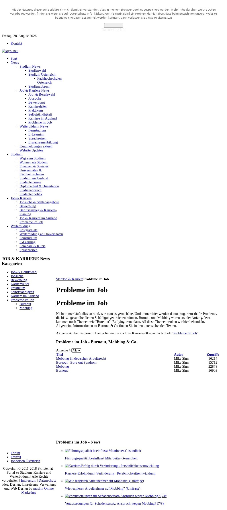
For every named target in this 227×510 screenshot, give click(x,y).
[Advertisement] (136, 266)
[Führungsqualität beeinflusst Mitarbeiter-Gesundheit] (103, 451)
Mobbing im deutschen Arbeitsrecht (81, 358)
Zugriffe (213, 354)
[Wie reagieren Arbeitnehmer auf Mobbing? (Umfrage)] (104, 481)
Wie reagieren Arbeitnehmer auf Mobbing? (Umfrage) (102, 488)
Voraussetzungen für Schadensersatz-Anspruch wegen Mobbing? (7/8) (114, 503)
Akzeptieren (113, 25)
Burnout (62, 370)
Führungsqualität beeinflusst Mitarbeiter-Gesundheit (101, 458)
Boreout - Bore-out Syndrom (76, 362)
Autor (178, 354)
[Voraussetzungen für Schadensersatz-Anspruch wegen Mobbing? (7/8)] (116, 496)
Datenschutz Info (113, 29)
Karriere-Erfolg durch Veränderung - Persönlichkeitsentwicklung (110, 473)
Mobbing (62, 366)
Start (59, 279)
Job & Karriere (73, 279)
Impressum (28, 480)
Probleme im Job (185, 333)
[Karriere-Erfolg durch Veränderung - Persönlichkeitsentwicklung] (112, 466)
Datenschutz (47, 480)
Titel (59, 354)
